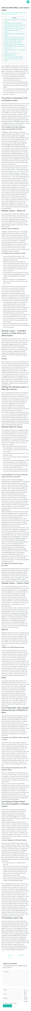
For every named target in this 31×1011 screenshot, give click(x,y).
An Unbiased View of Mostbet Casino (13, 26)
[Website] (12, 998)
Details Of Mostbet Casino (10, 53)
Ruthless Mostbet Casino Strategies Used (14, 44)
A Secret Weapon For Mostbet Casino (13, 57)
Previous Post (10, 955)
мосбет (15, 171)
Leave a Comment (6, 12)
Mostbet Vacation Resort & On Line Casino (14, 37)
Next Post (22, 955)
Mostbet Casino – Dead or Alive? (12, 42)
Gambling (6, 32)
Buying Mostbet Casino (10, 55)
